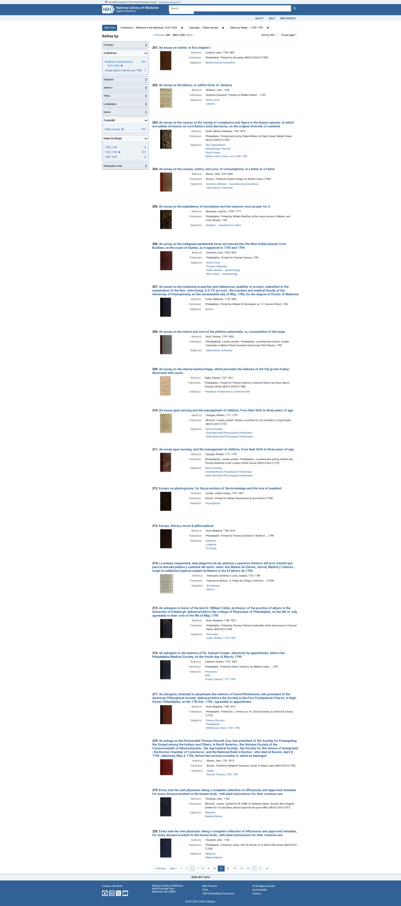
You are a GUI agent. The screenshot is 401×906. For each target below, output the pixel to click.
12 (228, 868)
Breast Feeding (214, 429)
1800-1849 (111, 156)
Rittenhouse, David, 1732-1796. (223, 727)
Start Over (109, 27)
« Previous (158, 35)
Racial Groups (213, 152)
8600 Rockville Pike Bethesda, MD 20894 (163, 890)
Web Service (288, 18)
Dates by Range (113, 138)
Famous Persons (215, 720)
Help (272, 18)
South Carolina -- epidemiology (223, 270)
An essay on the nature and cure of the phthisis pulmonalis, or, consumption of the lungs (222, 332)
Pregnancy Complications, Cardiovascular (227, 391)
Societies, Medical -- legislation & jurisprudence (232, 184)
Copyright (109, 120)
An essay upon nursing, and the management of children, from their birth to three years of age (226, 449)
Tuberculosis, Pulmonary (219, 187)
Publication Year (113, 165)
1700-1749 (111, 147)
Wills (207, 675)
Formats (108, 44)
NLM (188, 901)
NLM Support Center (264, 886)
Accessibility (260, 889)
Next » (190, 35)
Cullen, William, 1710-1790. (221, 638)
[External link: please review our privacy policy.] (105, 892)
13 (234, 868)
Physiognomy (212, 503)
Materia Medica (213, 816)
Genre (107, 112)
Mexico (211, 589)
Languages (110, 103)
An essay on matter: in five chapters (185, 48)
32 (267, 868)
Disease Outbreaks (216, 266)
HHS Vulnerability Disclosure (218, 893)
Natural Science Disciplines (220, 62)
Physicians (212, 634)
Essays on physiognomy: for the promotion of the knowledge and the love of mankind (220, 488)
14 (241, 868)
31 (260, 868)
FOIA (205, 889)
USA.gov (211, 901)
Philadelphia (212, 724)
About (259, 18)
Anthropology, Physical (218, 148)
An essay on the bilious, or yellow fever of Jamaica (195, 85)
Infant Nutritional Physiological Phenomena (229, 436)
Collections (110, 53)
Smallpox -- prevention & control (223, 225)
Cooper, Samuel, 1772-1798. (220, 679)
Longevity (211, 544)
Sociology (211, 548)
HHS (201, 901)
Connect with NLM (112, 886)
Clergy (210, 770)
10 (214, 868)
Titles (107, 95)
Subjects (109, 79)
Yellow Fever (213, 100)
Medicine (210, 812)
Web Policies (209, 886)
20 (287, 35)
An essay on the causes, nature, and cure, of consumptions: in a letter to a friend (216, 169)
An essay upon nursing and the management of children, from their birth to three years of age (226, 410)
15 (248, 868)
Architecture (213, 585)
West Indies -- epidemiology (222, 273)
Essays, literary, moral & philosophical (186, 526)
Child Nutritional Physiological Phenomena (229, 432)
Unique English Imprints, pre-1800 (123, 70)
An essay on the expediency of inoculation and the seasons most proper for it (214, 206)
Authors (108, 87)
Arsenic (209, 309)
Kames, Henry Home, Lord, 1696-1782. (227, 156)
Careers (257, 893)
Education (211, 540)
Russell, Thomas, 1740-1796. (223, 774)
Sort (267, 35)
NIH (195, 901)
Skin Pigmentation (215, 145)
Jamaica (210, 103)
